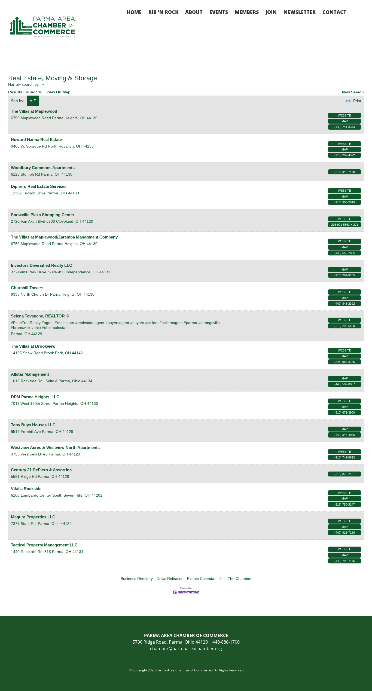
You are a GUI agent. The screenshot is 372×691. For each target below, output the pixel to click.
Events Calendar (201, 578)
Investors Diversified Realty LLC (41, 265)
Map (344, 121)
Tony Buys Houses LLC (33, 425)
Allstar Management (30, 374)
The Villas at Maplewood (34, 111)
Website (344, 115)
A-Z (33, 101)
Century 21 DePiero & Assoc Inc (41, 469)
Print (357, 101)
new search (353, 92)
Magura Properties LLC (33, 517)
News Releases (170, 578)
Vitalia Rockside (26, 488)
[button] (355, 11)
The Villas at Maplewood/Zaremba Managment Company (64, 237)
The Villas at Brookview (33, 346)
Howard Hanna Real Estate (36, 139)
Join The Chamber (235, 578)
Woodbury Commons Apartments (43, 167)
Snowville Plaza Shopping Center (42, 214)
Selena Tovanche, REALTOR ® (40, 316)
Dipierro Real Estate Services (38, 186)
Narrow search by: (24, 84)
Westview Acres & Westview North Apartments (55, 447)
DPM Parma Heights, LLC (35, 397)
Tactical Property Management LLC (44, 545)
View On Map (58, 92)
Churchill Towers (27, 287)
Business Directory (137, 578)
